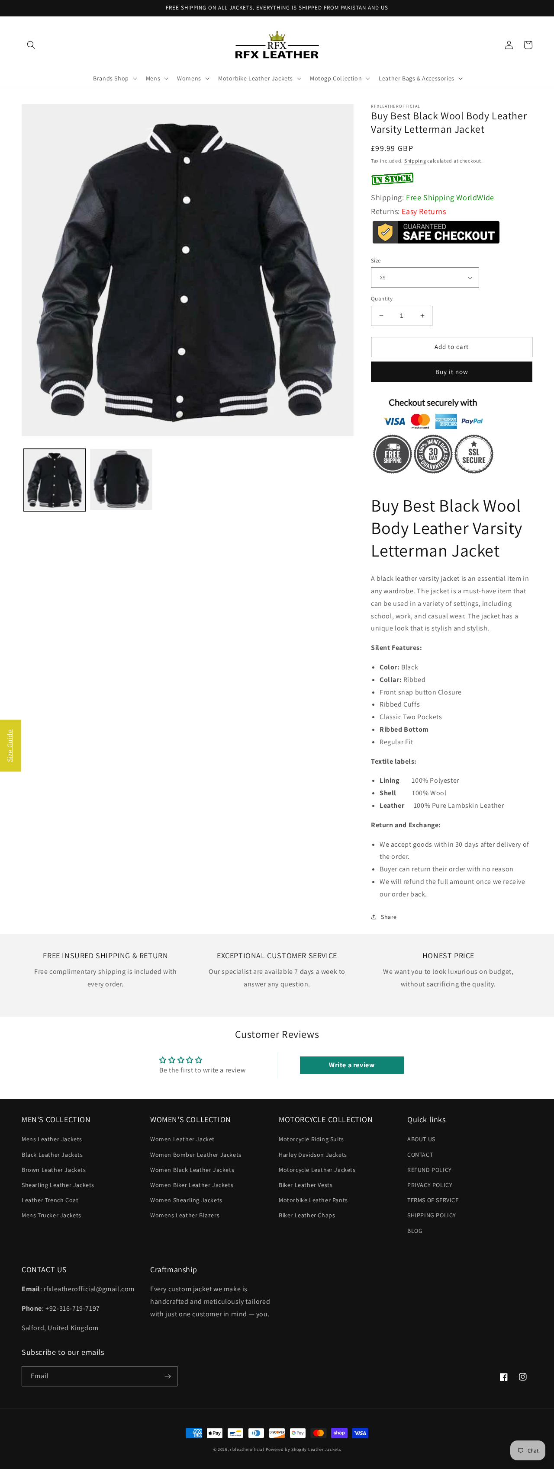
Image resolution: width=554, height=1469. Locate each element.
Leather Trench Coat (50, 1200)
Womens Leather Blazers (184, 1215)
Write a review (351, 1064)
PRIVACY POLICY (429, 1185)
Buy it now (451, 372)
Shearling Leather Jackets (58, 1185)
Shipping (415, 160)
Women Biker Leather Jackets (191, 1185)
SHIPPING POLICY (431, 1215)
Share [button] (389, 917)
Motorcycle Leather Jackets (317, 1170)
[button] (31, 44)
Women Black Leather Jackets (192, 1170)
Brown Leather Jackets (54, 1170)
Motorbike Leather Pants (313, 1200)
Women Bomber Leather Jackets (196, 1155)
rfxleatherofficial (247, 1449)
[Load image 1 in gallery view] (55, 480)
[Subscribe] (167, 1376)
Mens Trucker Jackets (51, 1215)
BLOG (414, 1231)
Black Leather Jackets (52, 1155)
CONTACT (420, 1155)
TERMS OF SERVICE (433, 1200)
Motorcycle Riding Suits (311, 1139)
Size (376, 260)
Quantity (382, 298)
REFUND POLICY (429, 1170)
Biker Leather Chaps (307, 1215)
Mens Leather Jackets (52, 1139)
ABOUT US (421, 1139)
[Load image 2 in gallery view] (121, 480)
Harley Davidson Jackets (313, 1155)
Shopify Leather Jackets (316, 1449)
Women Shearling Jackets (186, 1200)
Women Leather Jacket (182, 1139)
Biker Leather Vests (305, 1185)
